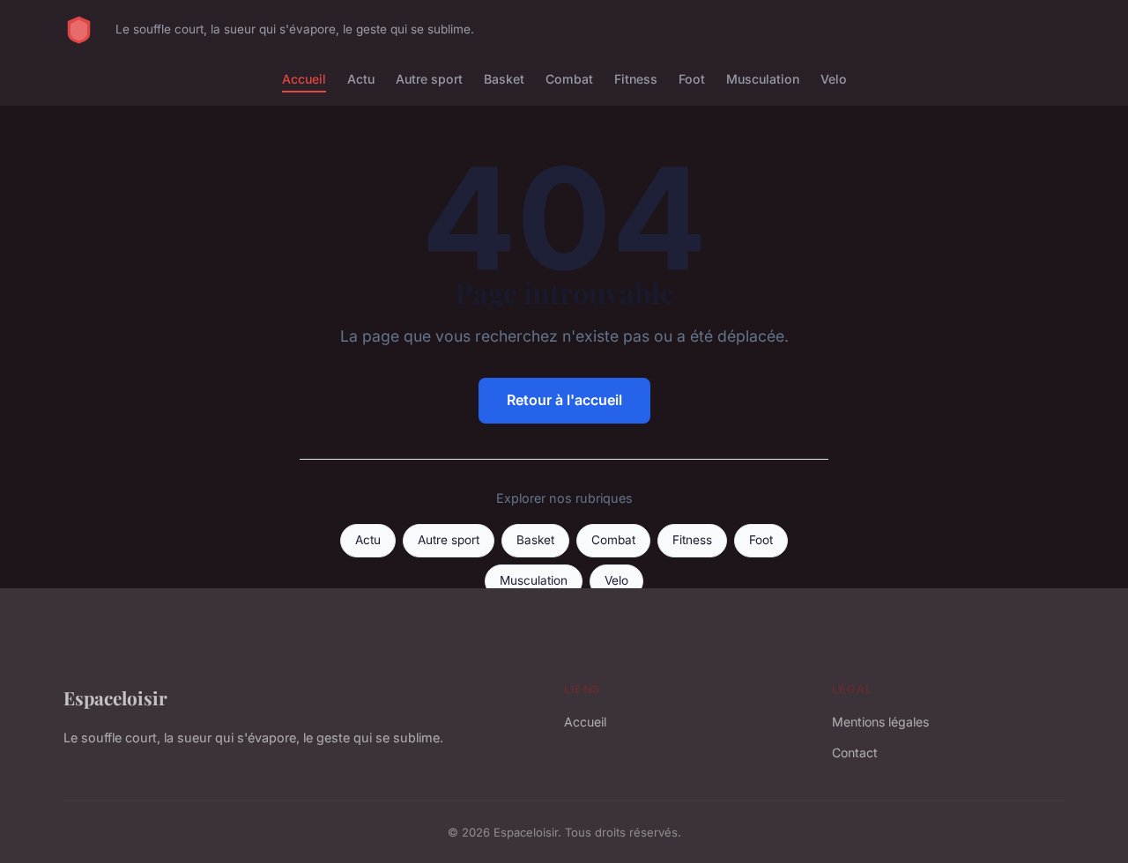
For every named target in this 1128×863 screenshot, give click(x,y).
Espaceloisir (115, 697)
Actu (361, 78)
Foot (692, 78)
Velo (833, 78)
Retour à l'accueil (564, 400)
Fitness (635, 78)
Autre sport (429, 78)
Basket (504, 78)
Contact (855, 752)
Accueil (304, 78)
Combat (569, 78)
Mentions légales (880, 721)
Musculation (762, 78)
